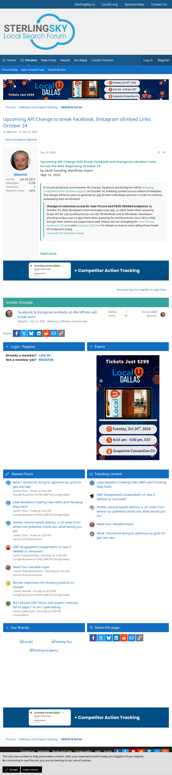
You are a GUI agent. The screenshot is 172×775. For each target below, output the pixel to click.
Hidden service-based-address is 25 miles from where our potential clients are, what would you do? (47, 526)
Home (11, 60)
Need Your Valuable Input (31, 567)
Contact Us (159, 4)
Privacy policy (83, 751)
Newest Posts (22, 474)
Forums (31, 60)
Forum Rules (10, 70)
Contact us (27, 751)
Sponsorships (134, 4)
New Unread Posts (32, 70)
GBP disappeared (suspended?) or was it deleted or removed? (42, 549)
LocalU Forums (102, 60)
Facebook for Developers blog (65, 233)
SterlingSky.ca (85, 4)
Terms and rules (62, 751)
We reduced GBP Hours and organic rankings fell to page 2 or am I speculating (45, 604)
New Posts (48, 60)
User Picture (146, 221)
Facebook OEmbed (58, 225)
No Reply (80, 60)
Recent (65, 60)
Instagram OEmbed (88, 225)
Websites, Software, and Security (67, 321)
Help (98, 751)
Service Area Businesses (27, 539)
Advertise (43, 751)
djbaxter (12, 132)
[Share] (159, 152)
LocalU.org (109, 4)
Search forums (57, 70)
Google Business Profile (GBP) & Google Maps (41, 494)
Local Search (20, 615)
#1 (164, 152)
